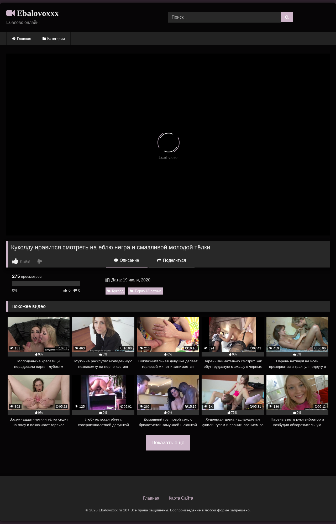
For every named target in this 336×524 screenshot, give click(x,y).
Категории (56, 38)
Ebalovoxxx (37, 13)
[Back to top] (320, 508)
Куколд (118, 291)
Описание (129, 260)
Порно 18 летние (148, 291)
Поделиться (174, 260)
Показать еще (168, 442)
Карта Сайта (181, 498)
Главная (24, 38)
